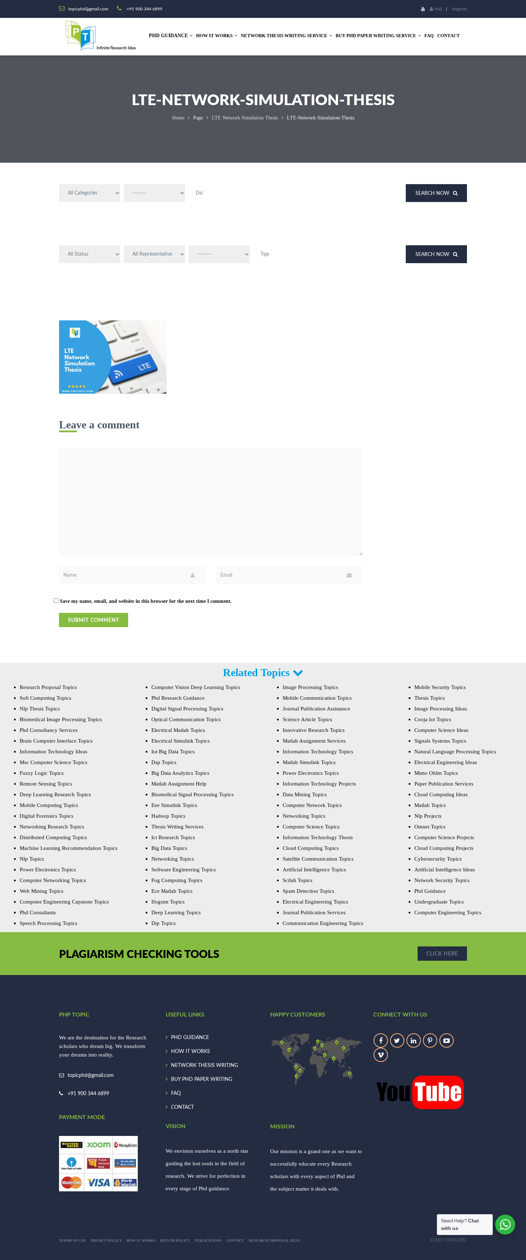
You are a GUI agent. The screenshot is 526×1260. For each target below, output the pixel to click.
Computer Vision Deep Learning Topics (195, 687)
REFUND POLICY (175, 1240)
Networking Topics (172, 859)
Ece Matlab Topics (172, 891)
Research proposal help (274, 1240)
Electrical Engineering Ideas (445, 762)
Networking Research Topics (52, 827)
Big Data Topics (169, 848)
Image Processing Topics (310, 687)
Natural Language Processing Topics (455, 751)
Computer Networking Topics (53, 880)
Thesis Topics (429, 698)
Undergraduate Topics (439, 902)
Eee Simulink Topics (174, 805)
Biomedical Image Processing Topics (61, 719)
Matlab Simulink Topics (309, 762)
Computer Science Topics (311, 827)
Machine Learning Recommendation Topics (68, 848)
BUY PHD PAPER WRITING (201, 1079)
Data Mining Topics (305, 794)
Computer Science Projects (444, 837)
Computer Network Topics (312, 805)
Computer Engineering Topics (447, 912)
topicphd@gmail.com (91, 1075)
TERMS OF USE (72, 1240)
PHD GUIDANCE (190, 1037)
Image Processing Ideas (440, 709)
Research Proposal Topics (48, 687)
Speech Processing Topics (48, 923)
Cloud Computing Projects (443, 848)
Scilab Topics (297, 880)
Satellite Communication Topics (318, 859)
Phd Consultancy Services (49, 730)
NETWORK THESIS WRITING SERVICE (284, 35)
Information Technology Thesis (318, 837)
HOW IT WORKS (214, 35)
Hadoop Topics (168, 816)
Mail (437, 9)
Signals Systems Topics (440, 741)
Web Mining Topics (41, 891)
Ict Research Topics (173, 837)
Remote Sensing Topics (46, 784)
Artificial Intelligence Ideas (444, 869)
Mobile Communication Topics (317, 698)
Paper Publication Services (443, 784)
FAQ (429, 35)
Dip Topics (163, 923)
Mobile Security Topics (440, 687)
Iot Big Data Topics (173, 751)
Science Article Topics (307, 719)
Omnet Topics (429, 827)
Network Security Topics (441, 880)
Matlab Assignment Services (314, 741)
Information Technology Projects (319, 784)
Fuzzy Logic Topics (42, 773)
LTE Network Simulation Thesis (245, 117)
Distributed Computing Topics (53, 837)
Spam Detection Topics (308, 891)
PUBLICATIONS (208, 1240)
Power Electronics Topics (48, 869)
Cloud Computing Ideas (441, 794)
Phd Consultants (38, 912)
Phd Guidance (430, 891)
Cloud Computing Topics (311, 848)
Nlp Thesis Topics (40, 709)
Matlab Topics (430, 805)
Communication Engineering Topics (323, 923)
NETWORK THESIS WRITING (204, 1065)
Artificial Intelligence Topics (314, 869)
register (459, 9)
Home (178, 117)
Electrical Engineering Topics (315, 902)
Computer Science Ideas (441, 730)
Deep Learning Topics (176, 912)
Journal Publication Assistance (316, 709)
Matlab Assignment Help (178, 784)
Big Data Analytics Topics (180, 773)
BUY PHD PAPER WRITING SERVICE (376, 35)
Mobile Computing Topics (49, 805)
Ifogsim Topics (168, 902)
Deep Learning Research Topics (55, 794)
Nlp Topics (32, 859)
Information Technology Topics (318, 751)
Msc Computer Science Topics (53, 762)
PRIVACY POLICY (106, 1240)
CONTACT (448, 35)
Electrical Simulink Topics (180, 741)
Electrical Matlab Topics (178, 730)
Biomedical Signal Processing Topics (192, 794)
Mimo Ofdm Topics (436, 773)
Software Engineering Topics (183, 869)
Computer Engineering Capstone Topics (64, 902)
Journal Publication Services (314, 912)
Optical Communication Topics (186, 719)
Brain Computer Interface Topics (56, 741)
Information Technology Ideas (53, 751)
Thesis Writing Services (177, 827)
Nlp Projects (428, 816)
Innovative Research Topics (314, 730)
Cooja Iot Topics (432, 719)
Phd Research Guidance (178, 698)
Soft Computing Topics (45, 698)
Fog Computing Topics (177, 880)
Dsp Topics (163, 762)
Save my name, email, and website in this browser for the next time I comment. (146, 601)
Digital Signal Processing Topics (187, 709)
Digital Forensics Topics (46, 816)
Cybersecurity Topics (438, 859)
